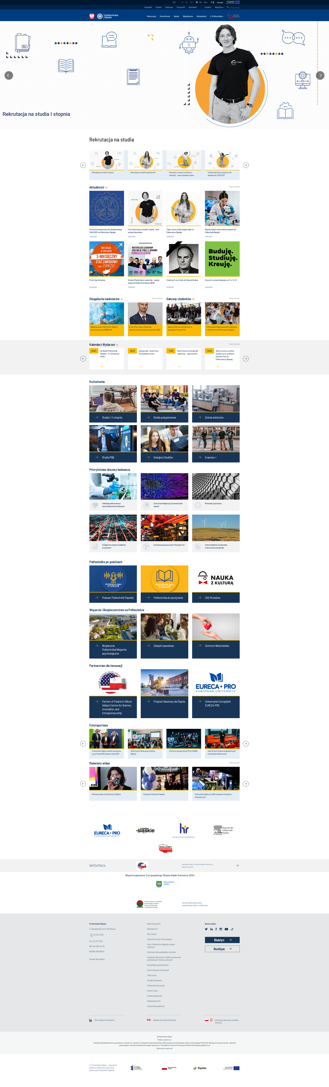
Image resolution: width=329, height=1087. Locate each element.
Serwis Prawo (152, 995)
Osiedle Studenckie (154, 985)
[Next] (246, 165)
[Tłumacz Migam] (213, 2)
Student (158, 7)
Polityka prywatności (164, 1044)
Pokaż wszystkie (234, 187)
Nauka (176, 16)
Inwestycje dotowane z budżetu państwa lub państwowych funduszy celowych (164, 962)
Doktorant (169, 7)
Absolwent (193, 7)
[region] (164, 75)
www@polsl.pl (205, 1050)
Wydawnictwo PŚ (153, 1005)
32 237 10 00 (98, 939)
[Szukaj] (228, 7)
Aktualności (201, 16)
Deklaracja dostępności (165, 1053)
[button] (164, 75)
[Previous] (83, 165)
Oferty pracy (152, 979)
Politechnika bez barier (156, 990)
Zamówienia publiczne (155, 1010)
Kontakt (220, 2)
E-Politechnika (216, 16)
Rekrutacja (151, 16)
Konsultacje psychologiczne (157, 969)
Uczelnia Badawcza (154, 1000)
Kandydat (148, 7)
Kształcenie (165, 16)
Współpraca (188, 16)
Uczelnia (208, 7)
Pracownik (181, 7)
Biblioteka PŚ (152, 933)
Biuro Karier (151, 938)
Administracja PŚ (154, 928)
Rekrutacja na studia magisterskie (41, 114)
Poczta (174, 2)
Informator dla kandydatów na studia (161, 956)
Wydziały (218, 7)
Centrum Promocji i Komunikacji (159, 943)
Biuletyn (219, 944)
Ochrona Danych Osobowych (158, 974)
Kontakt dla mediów (97, 963)
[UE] (231, 2)
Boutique (219, 953)
